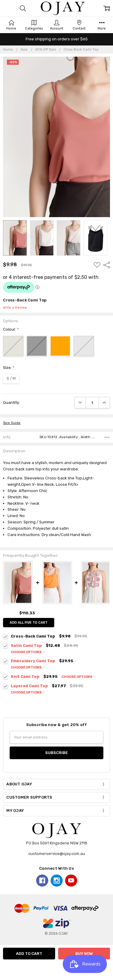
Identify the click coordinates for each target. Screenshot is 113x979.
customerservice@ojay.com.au (56, 853)
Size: (8, 367)
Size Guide (11, 423)
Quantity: (11, 402)
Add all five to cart (29, 623)
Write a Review (15, 308)
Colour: (11, 329)
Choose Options (26, 652)
